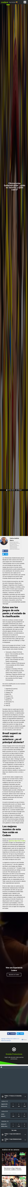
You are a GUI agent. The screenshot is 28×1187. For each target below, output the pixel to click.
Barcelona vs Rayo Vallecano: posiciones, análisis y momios (13, 1168)
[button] (25, 2)
